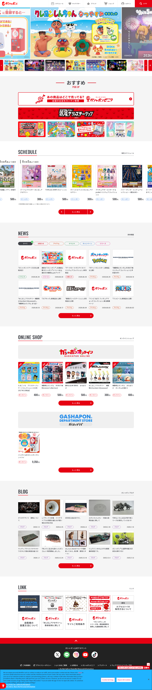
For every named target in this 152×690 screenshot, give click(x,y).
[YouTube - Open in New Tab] (85, 655)
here (80, 672)
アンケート (103, 665)
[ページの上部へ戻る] (76, 641)
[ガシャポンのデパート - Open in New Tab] (76, 603)
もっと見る (76, 212)
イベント (72, 243)
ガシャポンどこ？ (88, 665)
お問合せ (75, 665)
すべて (25, 243)
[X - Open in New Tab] (57, 655)
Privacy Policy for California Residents (17, 685)
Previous (1, 65)
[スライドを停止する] (150, 65)
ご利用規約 (26, 665)
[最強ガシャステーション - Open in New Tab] (76, 113)
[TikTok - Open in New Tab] (95, 655)
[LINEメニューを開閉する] (67, 655)
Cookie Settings (108, 680)
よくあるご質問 (61, 665)
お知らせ (41, 243)
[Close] (148, 679)
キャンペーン (87, 243)
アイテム (56, 243)
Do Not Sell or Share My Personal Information (77, 669)
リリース (103, 243)
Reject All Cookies (124, 680)
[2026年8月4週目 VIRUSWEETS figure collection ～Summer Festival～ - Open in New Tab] (76, 33)
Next (145, 65)
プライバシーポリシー (43, 665)
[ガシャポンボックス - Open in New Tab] (90, 129)
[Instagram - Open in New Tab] (76, 655)
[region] (76, 679)
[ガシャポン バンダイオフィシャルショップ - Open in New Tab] (52, 603)
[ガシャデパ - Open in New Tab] (29, 603)
